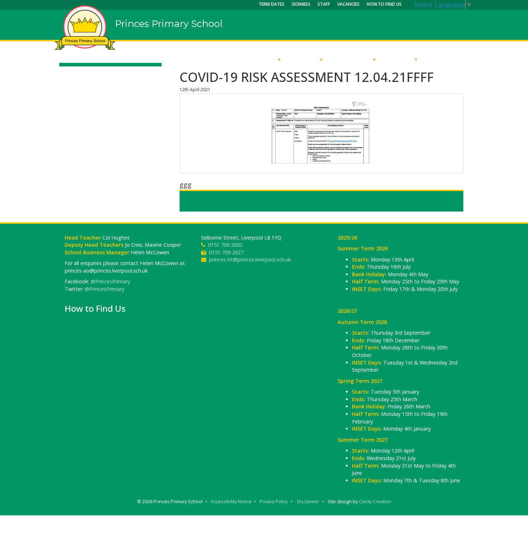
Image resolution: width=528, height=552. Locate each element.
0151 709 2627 (226, 252)
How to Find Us (384, 4)
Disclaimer (308, 501)
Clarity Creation (375, 501)
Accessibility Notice (231, 501)
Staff (324, 4)
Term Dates (271, 4)
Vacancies (348, 4)
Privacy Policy (274, 501)
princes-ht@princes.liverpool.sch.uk (250, 259)
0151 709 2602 (225, 244)
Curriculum (353, 59)
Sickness (301, 4)
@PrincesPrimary (110, 281)
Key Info (305, 59)
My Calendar (449, 59)
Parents (400, 59)
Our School (257, 59)
